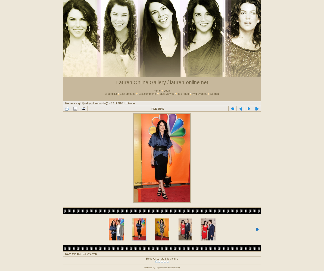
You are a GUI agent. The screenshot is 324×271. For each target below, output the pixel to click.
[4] (165, 261)
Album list (111, 93)
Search (214, 93)
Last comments (147, 93)
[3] (162, 261)
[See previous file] (241, 108)
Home (157, 90)
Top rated (183, 93)
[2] (159, 261)
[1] (156, 261)
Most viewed (167, 93)
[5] (167, 261)
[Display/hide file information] (75, 108)
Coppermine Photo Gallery (168, 268)
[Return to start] (232, 108)
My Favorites (199, 93)
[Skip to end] (257, 108)
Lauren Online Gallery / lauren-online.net (162, 82)
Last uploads (127, 93)
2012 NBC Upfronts (123, 103)
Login (167, 90)
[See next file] (249, 108)
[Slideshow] (83, 108)
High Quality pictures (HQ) (92, 103)
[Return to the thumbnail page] (67, 108)
